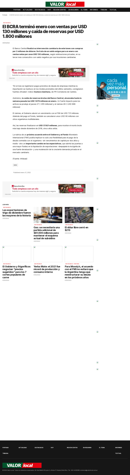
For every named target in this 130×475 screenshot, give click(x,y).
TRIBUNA (5, 453)
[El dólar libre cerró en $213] (79, 215)
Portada (4, 15)
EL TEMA (102, 447)
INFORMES (118, 447)
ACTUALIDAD (23, 447)
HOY (52, 447)
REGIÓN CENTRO (72, 447)
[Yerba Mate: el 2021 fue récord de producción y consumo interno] (48, 254)
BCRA (15, 165)
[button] (126, 4)
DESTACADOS (7, 22)
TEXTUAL (118, 453)
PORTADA (76, 263)
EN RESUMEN (87, 447)
